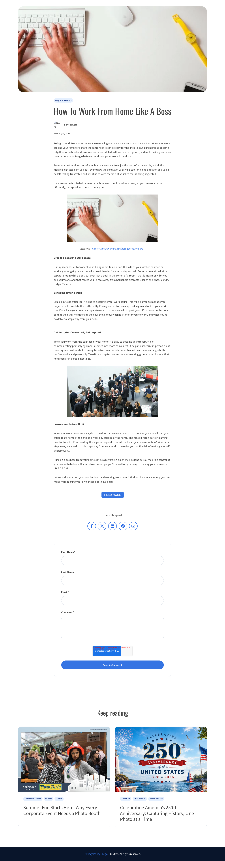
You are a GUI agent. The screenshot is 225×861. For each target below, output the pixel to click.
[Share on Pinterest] (123, 526)
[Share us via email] (133, 526)
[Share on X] (102, 526)
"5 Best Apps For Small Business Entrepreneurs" (117, 248)
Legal (105, 854)
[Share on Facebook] (91, 526)
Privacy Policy (92, 854)
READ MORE (112, 494)
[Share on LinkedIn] (112, 526)
